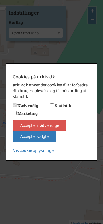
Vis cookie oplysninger (34, 150)
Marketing (27, 113)
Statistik (63, 105)
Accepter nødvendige (39, 125)
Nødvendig (27, 105)
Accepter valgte (34, 136)
